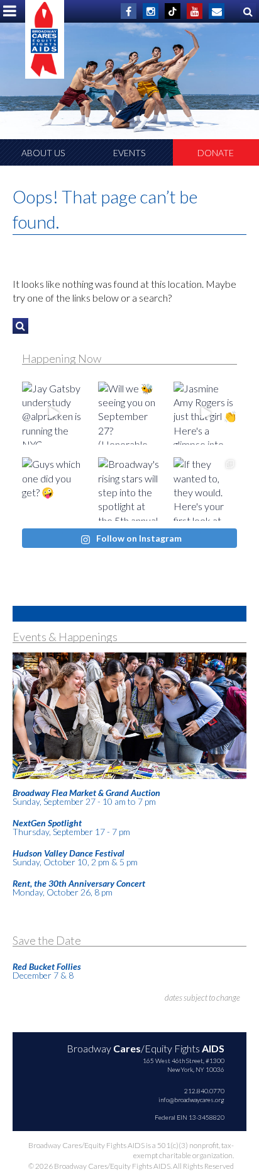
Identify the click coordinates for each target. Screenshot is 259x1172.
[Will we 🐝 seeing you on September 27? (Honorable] (130, 413)
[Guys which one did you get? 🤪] (53, 489)
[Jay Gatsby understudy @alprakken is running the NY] (53, 413)
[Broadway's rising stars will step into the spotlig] (130, 489)
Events (129, 152)
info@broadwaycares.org (191, 1099)
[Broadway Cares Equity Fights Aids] (44, 39)
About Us (43, 152)
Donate (215, 152)
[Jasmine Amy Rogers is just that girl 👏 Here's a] (205, 413)
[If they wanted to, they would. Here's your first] (205, 489)
